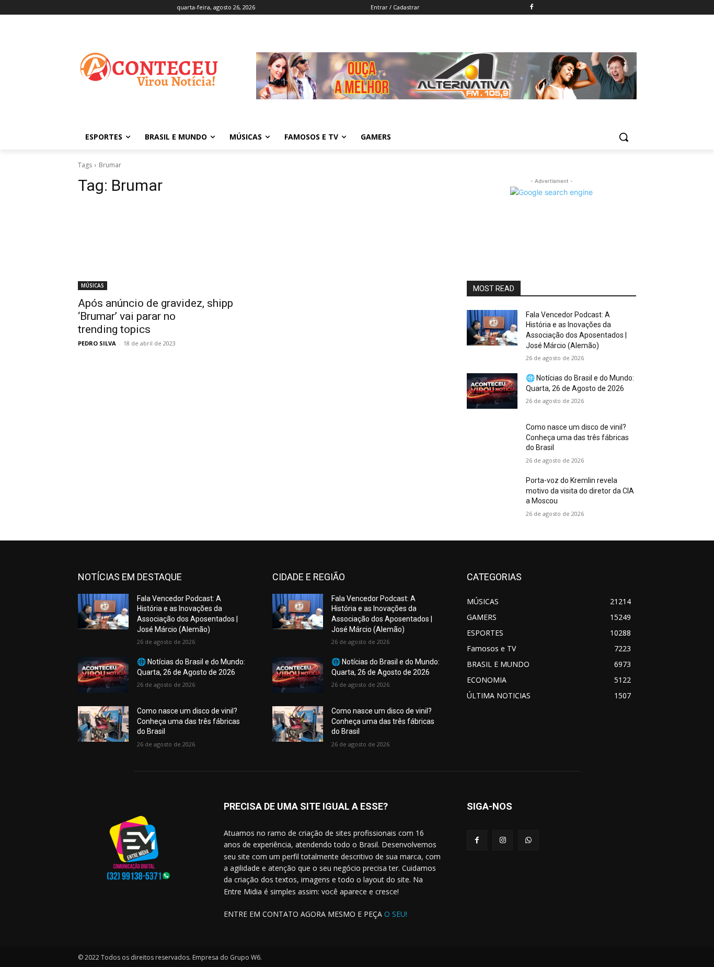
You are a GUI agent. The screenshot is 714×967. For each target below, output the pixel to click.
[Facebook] (531, 8)
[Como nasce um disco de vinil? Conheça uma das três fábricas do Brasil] (492, 440)
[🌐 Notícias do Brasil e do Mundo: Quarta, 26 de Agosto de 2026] (492, 391)
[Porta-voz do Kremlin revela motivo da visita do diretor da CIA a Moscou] (492, 493)
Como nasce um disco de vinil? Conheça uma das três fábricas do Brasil (577, 437)
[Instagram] (502, 840)
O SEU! (395, 914)
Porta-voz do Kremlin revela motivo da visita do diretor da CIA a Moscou (580, 490)
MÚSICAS (92, 285)
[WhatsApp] (528, 840)
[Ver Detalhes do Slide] (446, 107)
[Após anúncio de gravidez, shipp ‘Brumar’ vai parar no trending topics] (162, 247)
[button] (623, 136)
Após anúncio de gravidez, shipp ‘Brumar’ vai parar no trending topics (155, 316)
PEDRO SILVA (97, 343)
